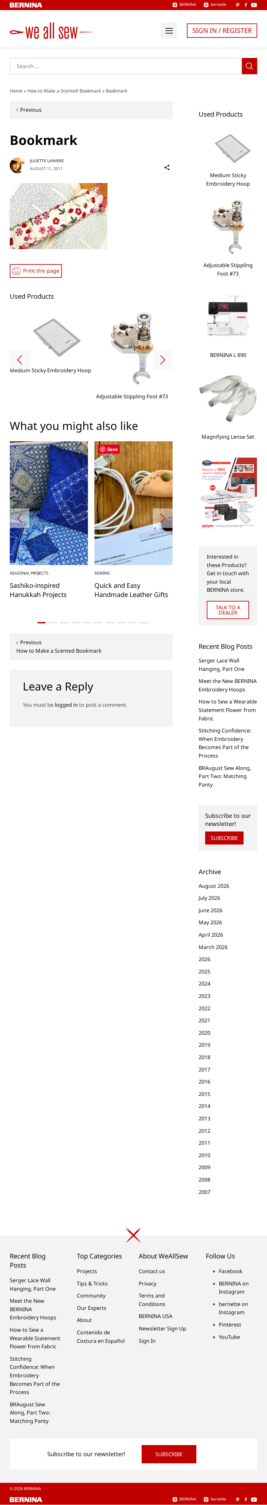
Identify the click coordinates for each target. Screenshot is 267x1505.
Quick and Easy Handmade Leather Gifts (131, 590)
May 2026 (210, 922)
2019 (204, 1044)
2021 (204, 1020)
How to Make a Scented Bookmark (64, 91)
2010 (204, 1155)
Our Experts (91, 1308)
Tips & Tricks (92, 1283)
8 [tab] (121, 622)
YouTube (229, 1337)
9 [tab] (133, 622)
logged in (66, 704)
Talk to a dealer (228, 610)
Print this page (41, 270)
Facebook (231, 1271)
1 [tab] (41, 622)
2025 (204, 971)
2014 (204, 1106)
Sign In (147, 1340)
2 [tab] (53, 622)
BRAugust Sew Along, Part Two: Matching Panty (225, 776)
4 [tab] (76, 622)
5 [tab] (87, 622)
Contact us (152, 1271)
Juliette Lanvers (47, 160)
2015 (204, 1094)
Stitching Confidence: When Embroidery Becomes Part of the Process (35, 1375)
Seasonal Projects (29, 573)
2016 (204, 1081)
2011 (204, 1142)
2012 (204, 1130)
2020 (204, 1032)
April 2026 (211, 934)
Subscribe (224, 838)
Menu (169, 30)
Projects (87, 1271)
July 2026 (209, 898)
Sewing (102, 573)
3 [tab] (64, 622)
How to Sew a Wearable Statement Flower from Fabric (228, 710)
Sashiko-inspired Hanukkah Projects (38, 590)
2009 (204, 1167)
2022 (204, 1008)
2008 (204, 1179)
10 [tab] (144, 622)
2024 (204, 983)
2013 (204, 1118)
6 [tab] (98, 622)
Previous (31, 109)
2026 (204, 959)
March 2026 (213, 947)
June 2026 (210, 910)
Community (91, 1295)
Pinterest (230, 1324)
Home (16, 91)
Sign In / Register (222, 30)
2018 (204, 1057)
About (84, 1320)
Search (249, 66)
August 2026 (214, 885)
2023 (204, 996)
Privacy (147, 1283)
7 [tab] (110, 622)
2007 (204, 1192)
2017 (204, 1069)
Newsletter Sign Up (162, 1328)
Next (163, 360)
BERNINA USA (155, 1316)
